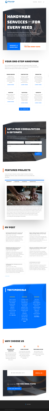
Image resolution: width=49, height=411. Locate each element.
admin (8, 235)
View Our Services (14, 388)
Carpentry (9, 181)
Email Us (38, 373)
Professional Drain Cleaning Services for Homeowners (14, 265)
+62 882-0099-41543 (32, 46)
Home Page (28, 404)
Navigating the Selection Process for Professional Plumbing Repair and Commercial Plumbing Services (13, 248)
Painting (17, 181)
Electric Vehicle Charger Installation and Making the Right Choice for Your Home (37, 233)
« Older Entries (7, 276)
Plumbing (24, 181)
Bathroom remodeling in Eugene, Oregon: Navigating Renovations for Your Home (38, 248)
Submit (38, 153)
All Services (24, 109)
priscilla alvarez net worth (34, 262)
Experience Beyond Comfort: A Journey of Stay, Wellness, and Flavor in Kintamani (14, 233)
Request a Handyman (14, 46)
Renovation (33, 181)
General (15, 235)
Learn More (10, 84)
